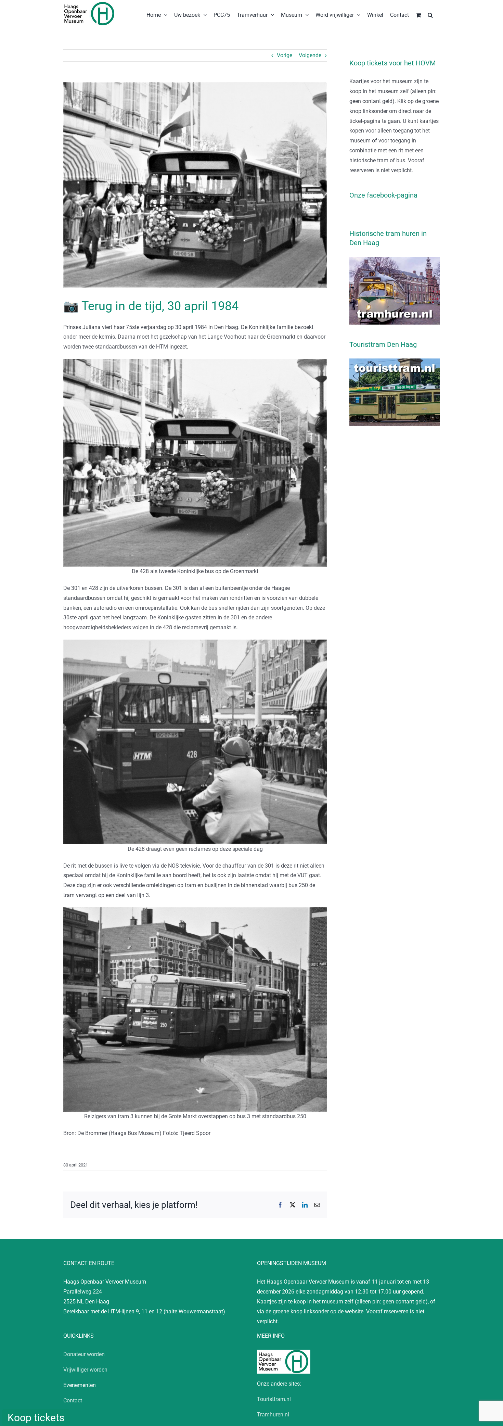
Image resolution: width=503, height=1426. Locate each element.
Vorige (284, 55)
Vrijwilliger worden (85, 1369)
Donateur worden (84, 1354)
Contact (72, 1400)
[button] (430, 14)
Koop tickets (36, 1418)
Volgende (310, 55)
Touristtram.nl (274, 1399)
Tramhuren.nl (273, 1414)
